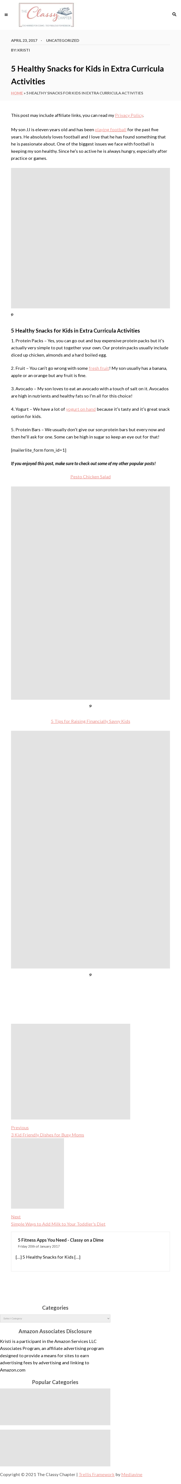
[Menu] (6, 15)
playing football (110, 129)
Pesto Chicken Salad (90, 476)
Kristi (23, 50)
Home (17, 93)
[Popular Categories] (55, 1406)
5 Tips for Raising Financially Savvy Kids (90, 721)
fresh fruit (99, 368)
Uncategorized (62, 40)
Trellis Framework (97, 1474)
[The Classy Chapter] (90, 15)
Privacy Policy (129, 115)
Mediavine (131, 1474)
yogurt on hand (81, 409)
